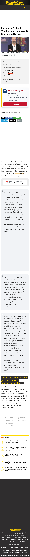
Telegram (5, 120)
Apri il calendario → (15, 104)
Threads (13, 120)
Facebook (10, 72)
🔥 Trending (5, 437)
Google (11, 70)
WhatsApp (17, 117)
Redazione (4, 112)
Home (3, 25)
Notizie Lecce (11, 25)
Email (20, 120)
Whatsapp (11, 75)
